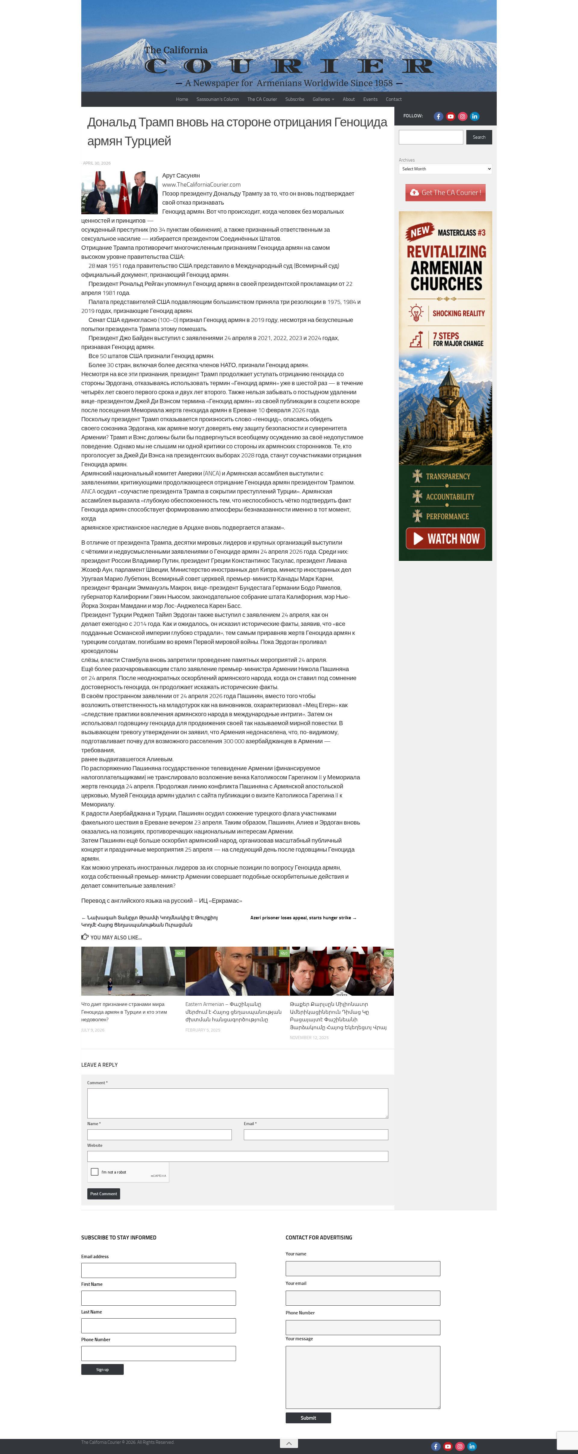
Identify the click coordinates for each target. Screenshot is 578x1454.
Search (479, 137)
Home (182, 99)
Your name (296, 1254)
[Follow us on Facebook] (438, 116)
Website (94, 1145)
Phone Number (95, 1339)
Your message (299, 1338)
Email (250, 1123)
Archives (407, 160)
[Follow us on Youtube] (450, 116)
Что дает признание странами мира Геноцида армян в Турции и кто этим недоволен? (124, 1011)
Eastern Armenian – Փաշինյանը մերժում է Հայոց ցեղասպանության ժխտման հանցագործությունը (233, 1011)
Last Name (91, 1312)
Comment (97, 1082)
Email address (95, 1256)
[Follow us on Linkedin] (475, 116)
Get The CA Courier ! (451, 192)
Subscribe (294, 99)
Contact (394, 99)
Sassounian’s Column (218, 99)
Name (94, 1123)
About (349, 99)
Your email (296, 1283)
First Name (92, 1284)
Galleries (321, 99)
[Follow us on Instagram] (463, 116)
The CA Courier (262, 99)
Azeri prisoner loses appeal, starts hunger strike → (303, 917)
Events (370, 99)
